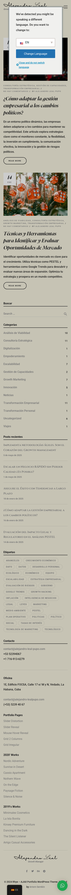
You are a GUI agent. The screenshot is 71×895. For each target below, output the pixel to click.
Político (56, 617)
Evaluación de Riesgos (20, 585)
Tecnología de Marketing (22, 629)
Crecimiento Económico (41, 560)
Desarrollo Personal (46, 567)
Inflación (12, 598)
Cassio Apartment (14, 772)
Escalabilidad (11, 364)
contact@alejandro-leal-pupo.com (24, 649)
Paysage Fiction (13, 790)
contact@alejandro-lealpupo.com (23, 699)
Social (10, 623)
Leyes (23, 604)
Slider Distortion (13, 721)
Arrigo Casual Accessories (19, 842)
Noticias (8, 395)
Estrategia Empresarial (46, 579)
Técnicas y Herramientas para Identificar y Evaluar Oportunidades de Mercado (32, 241)
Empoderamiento (14, 356)
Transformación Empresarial (21, 88)
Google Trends (15, 592)
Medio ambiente (16, 610)
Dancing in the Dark (15, 830)
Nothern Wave (12, 778)
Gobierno (47, 585)
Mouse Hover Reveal (15, 733)
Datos (22, 567)
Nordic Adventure (13, 761)
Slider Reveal (11, 727)
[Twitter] (32, 871)
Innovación (10, 387)
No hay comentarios (15, 91)
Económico (32, 573)
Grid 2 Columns (12, 739)
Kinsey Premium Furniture (19, 824)
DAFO (9, 567)
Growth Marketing (14, 223)
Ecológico (12, 573)
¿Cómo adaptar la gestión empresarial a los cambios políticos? (30, 106)
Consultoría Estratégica (19, 86)
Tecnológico (52, 629)
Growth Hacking (41, 592)
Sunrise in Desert (13, 767)
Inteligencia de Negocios (40, 598)
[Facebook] (26, 871)
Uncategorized (12, 418)
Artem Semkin (37, 886)
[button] (62, 885)
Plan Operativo (16, 617)
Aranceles (12, 560)
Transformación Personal (19, 410)
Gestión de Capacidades (51, 86)
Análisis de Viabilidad (17, 220)
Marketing (40, 604)
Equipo (50, 573)
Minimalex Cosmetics (16, 812)
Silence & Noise (12, 796)
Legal (9, 604)
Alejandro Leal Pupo (48, 91)
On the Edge (10, 784)
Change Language (35, 53)
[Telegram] (44, 871)
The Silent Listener (14, 836)
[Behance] (38, 871)
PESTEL (36, 610)
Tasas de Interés (31, 623)
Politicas (38, 617)
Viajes (7, 426)
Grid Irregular (11, 744)
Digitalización (11, 348)
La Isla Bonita (11, 818)
